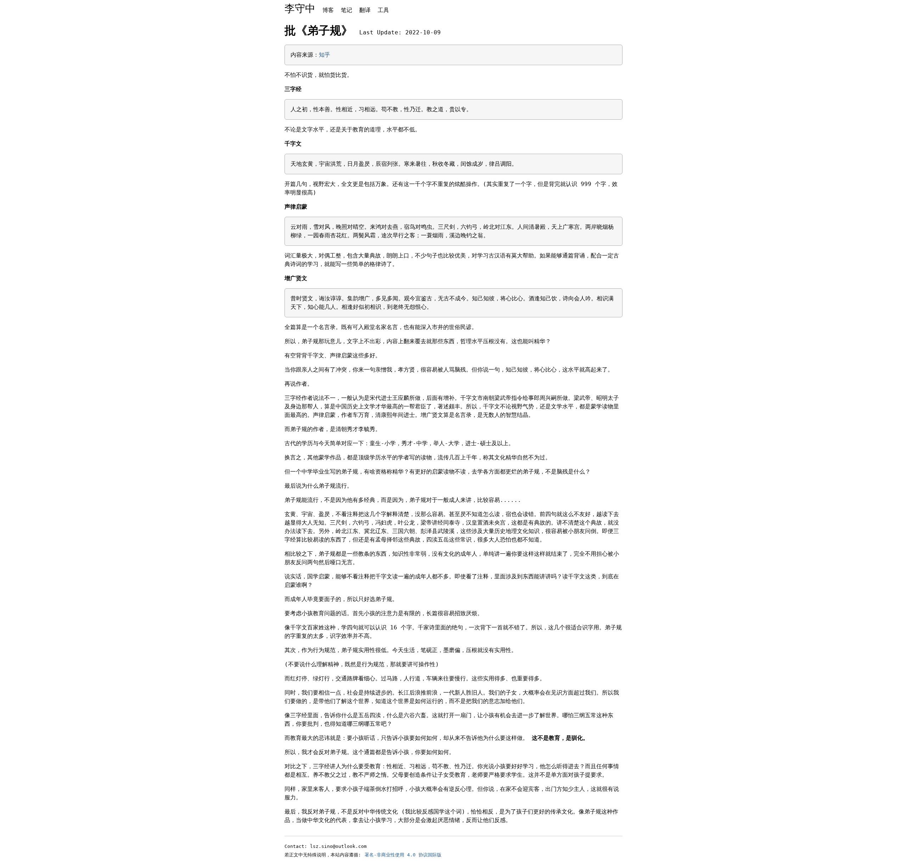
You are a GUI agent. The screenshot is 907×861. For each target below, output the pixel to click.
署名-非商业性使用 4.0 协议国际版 (403, 854)
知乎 (324, 54)
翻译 (365, 10)
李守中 (300, 8)
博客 (328, 10)
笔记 (346, 10)
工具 (383, 10)
